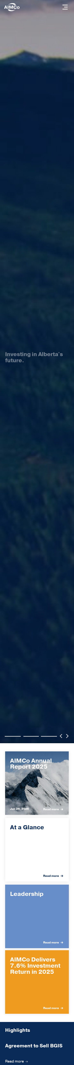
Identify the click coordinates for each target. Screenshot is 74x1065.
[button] (65, 7)
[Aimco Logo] (12, 7)
